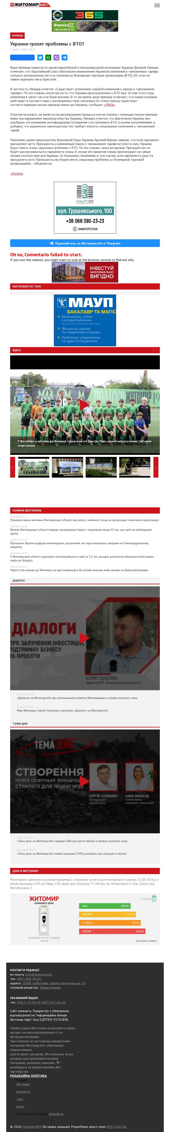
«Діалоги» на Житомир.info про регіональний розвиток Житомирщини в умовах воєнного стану (77, 698)
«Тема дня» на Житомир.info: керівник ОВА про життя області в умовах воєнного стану (72, 841)
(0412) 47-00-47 (28, 1002)
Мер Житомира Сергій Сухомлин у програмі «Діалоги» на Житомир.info (62, 710)
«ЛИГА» (109, 105)
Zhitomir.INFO (32, 1127)
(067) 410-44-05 (29, 979)
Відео (17, 350)
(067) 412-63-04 (54, 1002)
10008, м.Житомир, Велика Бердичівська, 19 (53, 983)
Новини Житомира (27, 510)
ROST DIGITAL (116, 1127)
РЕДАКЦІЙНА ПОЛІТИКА (28, 1076)
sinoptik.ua (56, 1114)
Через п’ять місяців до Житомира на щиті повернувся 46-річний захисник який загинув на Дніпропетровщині (79, 570)
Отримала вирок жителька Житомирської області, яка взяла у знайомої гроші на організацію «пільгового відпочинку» (84, 520)
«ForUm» (17, 173)
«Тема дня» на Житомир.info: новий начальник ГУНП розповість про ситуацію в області (72, 853)
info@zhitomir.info (39, 974)
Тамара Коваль (50, 987)
